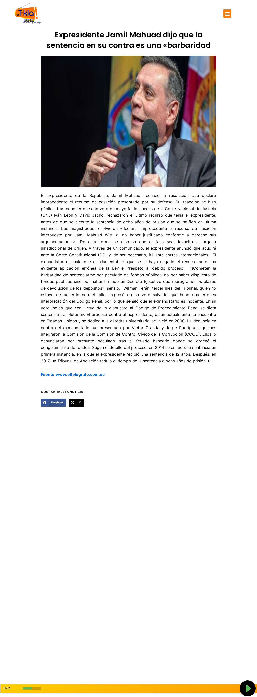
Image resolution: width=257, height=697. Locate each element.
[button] (227, 13)
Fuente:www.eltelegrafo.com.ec (73, 374)
